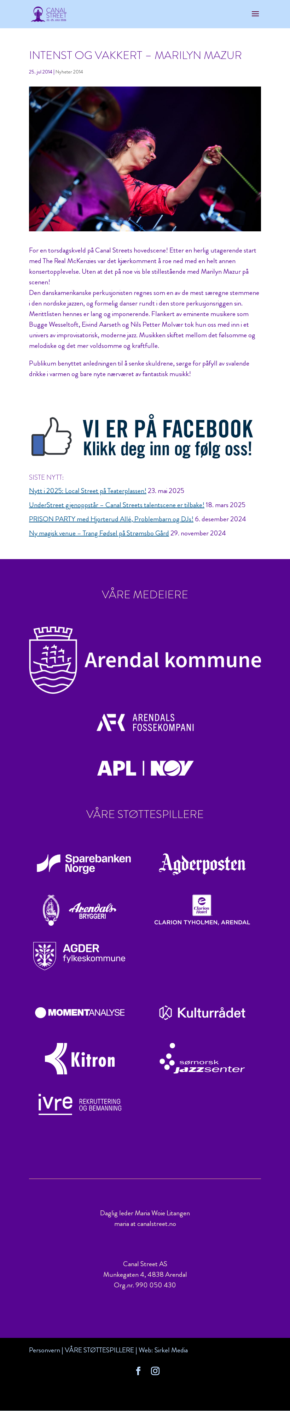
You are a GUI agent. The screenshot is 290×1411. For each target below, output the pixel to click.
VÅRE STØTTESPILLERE (99, 1350)
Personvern (44, 1350)
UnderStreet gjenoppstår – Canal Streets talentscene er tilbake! (116, 505)
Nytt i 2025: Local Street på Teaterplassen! (87, 491)
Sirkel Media (171, 1350)
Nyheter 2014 (69, 71)
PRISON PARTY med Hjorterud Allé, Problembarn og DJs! (111, 519)
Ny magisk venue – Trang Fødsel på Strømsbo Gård (99, 533)
